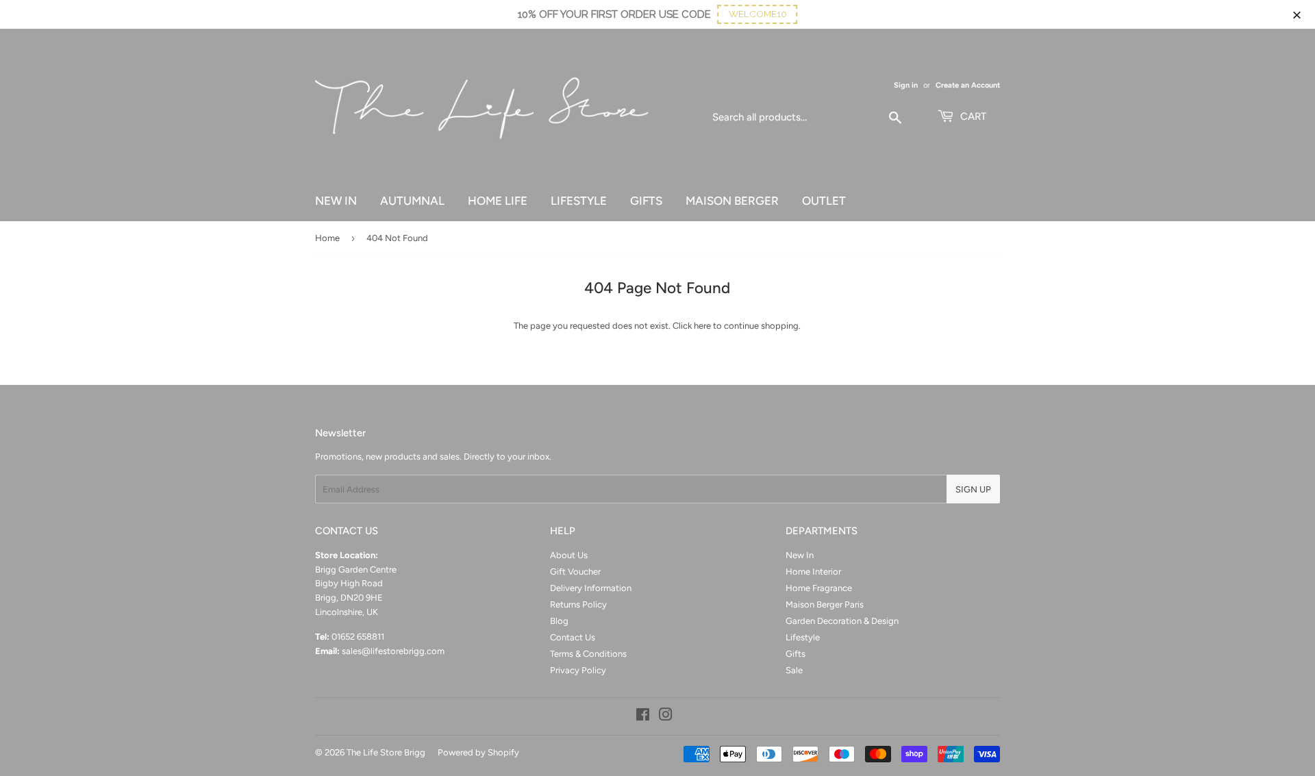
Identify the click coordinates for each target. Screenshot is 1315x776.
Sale (794, 670)
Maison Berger (732, 201)
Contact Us (572, 637)
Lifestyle (803, 637)
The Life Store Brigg (386, 752)
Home (327, 238)
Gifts (795, 654)
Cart (971, 116)
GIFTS (646, 201)
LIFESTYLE (579, 201)
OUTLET (824, 201)
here (702, 326)
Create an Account (968, 85)
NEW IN (336, 201)
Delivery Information (590, 588)
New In (800, 555)
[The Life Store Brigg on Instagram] (666, 717)
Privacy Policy (578, 670)
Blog (559, 621)
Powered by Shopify (478, 752)
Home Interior (813, 571)
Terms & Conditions (588, 654)
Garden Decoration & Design (842, 621)
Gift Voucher (575, 571)
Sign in (906, 85)
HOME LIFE (497, 201)
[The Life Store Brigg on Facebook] (643, 717)
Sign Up (973, 489)
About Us (569, 555)
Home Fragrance (819, 588)
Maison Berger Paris (825, 604)
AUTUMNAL (412, 201)
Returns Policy (578, 604)
